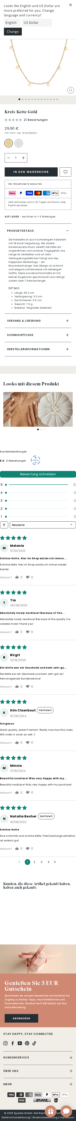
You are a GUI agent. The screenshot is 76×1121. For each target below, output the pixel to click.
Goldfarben (8, 143)
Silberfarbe (19, 143)
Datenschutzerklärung (16, 1117)
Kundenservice (16, 1057)
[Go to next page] (56, 862)
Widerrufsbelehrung (45, 1117)
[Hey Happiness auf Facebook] (13, 1043)
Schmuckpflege (20, 335)
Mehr (7, 1084)
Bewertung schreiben (38, 474)
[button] (14, 120)
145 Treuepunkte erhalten (25, 184)
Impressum (67, 1117)
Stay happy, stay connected (28, 1034)
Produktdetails (20, 231)
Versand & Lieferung (24, 321)
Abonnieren (21, 1018)
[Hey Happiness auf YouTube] (20, 1043)
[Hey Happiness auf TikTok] (34, 1043)
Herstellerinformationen (28, 349)
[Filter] (4, 524)
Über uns (11, 1071)
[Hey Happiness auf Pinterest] (27, 1043)
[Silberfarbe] (19, 145)
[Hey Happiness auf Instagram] (5, 1043)
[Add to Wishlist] (65, 172)
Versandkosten (29, 133)
